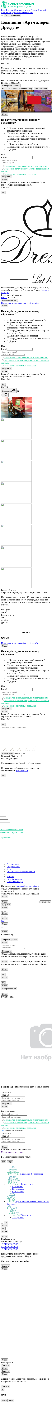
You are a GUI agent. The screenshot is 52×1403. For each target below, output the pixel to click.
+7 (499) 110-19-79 (9, 1244)
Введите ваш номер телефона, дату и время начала (25, 1087)
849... (4, 297)
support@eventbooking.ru (27, 886)
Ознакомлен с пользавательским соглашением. (26, 166)
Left (3, 1162)
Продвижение (16, 12)
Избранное (28, 12)
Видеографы (18, 1189)
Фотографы (17, 1186)
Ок (2, 921)
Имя (3, 154)
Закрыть (5, 1266)
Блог (3, 10)
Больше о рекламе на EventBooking (17, 89)
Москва (10, 876)
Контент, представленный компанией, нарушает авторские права (26, 129)
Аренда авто (18, 1217)
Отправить (6, 177)
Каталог (10, 10)
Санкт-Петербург (15, 881)
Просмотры (7, 391)
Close (4, 114)
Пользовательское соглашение (21, 871)
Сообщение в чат (9, 300)
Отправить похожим (13, 1130)
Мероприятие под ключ (12, 1152)
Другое (12, 149)
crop (11, 1400)
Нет (8, 905)
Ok (3, 193)
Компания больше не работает (23, 144)
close (4, 1400)
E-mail (4, 157)
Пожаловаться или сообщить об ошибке (20, 303)
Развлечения (18, 1191)
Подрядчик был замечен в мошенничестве (29, 147)
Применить (45, 902)
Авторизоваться (9, 989)
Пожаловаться (41, 89)
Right (10, 1162)
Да (3, 905)
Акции (34, 10)
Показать (11, 297)
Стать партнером (22, 10)
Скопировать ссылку (11, 86)
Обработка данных (16, 879)
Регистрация (13, 864)
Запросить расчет (12, 15)
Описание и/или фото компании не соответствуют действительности (25, 134)
